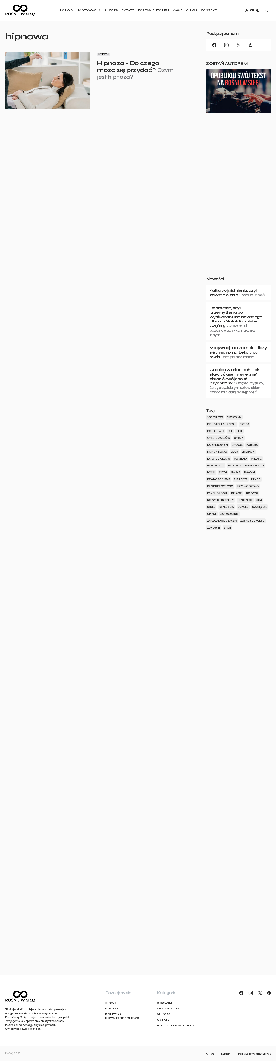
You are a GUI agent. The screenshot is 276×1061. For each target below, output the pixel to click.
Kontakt (113, 1008)
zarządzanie (229, 513)
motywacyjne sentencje (246, 465)
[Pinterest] (251, 45)
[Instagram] (226, 45)
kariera (252, 444)
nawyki (249, 472)
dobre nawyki (217, 444)
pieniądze (240, 479)
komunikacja (217, 451)
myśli (211, 472)
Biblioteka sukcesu (175, 1025)
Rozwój (103, 54)
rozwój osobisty (220, 500)
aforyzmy (234, 417)
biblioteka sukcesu (221, 424)
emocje (237, 444)
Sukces (164, 1014)
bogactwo (215, 431)
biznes (244, 424)
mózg (223, 472)
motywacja (215, 465)
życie (227, 527)
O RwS (111, 1003)
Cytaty (163, 1019)
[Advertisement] (238, 201)
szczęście (259, 507)
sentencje (245, 500)
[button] (252, 10)
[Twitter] (238, 45)
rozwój (252, 493)
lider (234, 451)
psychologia (217, 493)
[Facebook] (214, 45)
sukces (243, 507)
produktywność (220, 486)
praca (255, 479)
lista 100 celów (218, 458)
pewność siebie (218, 479)
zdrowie (213, 527)
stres (211, 507)
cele (239, 431)
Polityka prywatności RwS (122, 1016)
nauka (235, 472)
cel (230, 431)
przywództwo (248, 486)
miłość (256, 458)
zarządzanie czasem (222, 520)
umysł (211, 513)
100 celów (215, 417)
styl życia (226, 507)
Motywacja (168, 1008)
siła (259, 500)
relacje (236, 493)
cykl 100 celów (218, 438)
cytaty (239, 438)
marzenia (240, 458)
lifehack (248, 451)
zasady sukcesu (252, 520)
